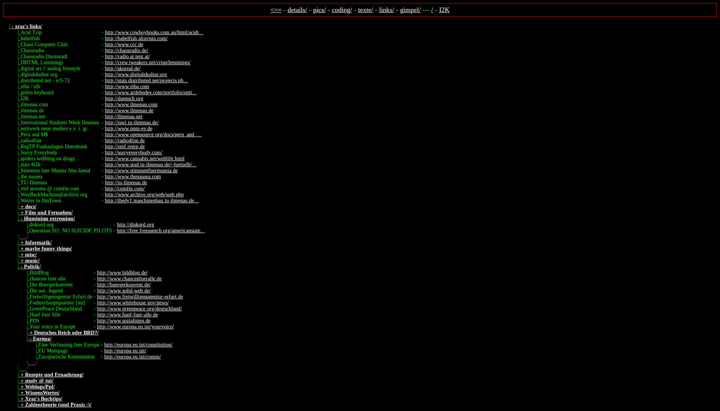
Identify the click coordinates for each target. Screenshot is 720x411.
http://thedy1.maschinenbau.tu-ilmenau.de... (151, 200)
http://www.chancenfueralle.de (129, 279)
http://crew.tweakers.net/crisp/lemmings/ (147, 62)
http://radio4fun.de (125, 140)
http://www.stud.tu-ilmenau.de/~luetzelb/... (150, 164)
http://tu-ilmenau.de (126, 182)
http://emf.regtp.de (125, 146)
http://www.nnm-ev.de (128, 128)
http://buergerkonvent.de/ (124, 285)
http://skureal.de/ (123, 68)
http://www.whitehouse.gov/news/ (133, 303)
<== (276, 10)
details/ (297, 10)
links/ (386, 10)
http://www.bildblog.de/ (122, 273)
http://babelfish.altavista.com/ (136, 38)
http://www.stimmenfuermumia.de (141, 170)
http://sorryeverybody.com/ (133, 152)
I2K (444, 10)
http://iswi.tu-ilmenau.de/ (132, 122)
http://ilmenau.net (123, 116)
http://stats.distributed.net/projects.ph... (146, 80)
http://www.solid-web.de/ (124, 291)
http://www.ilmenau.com (131, 104)
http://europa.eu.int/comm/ (132, 357)
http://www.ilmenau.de (129, 110)
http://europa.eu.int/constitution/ (138, 345)
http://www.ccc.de (124, 44)
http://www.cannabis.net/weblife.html (144, 158)
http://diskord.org (135, 224)
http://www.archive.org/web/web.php (144, 194)
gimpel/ (410, 10)
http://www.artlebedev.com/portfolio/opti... (150, 92)
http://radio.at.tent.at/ (127, 56)
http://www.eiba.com (127, 86)
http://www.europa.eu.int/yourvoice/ (135, 327)
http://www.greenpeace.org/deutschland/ (139, 309)
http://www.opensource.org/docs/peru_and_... (153, 134)
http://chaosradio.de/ (126, 50)
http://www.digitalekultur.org (136, 74)
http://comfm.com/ (125, 188)
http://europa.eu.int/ (125, 351)
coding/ (342, 10)
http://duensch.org (124, 98)
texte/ (365, 10)
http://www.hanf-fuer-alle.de (127, 315)
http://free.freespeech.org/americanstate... (161, 230)
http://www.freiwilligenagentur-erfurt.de (140, 297)
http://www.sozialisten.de (123, 321)
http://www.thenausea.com (133, 176)
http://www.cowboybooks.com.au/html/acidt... (154, 32)
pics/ (319, 10)
